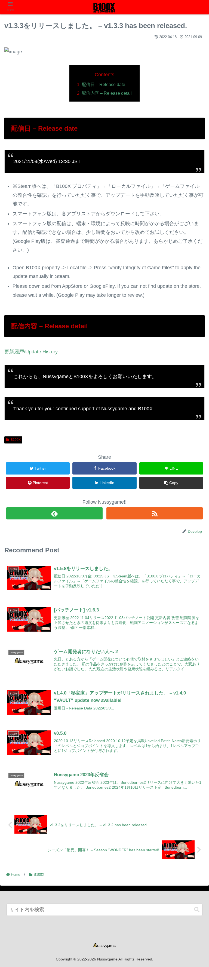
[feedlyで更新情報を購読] (54, 513)
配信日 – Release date (103, 84)
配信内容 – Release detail (107, 93)
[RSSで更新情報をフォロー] (154, 513)
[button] (197, 910)
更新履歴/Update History (31, 351)
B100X (16, 440)
